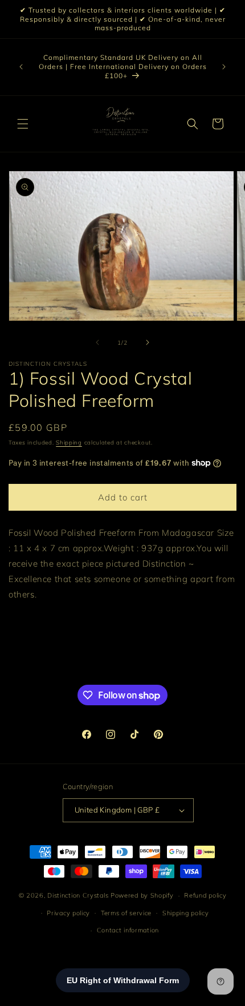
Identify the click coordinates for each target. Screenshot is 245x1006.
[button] (22, 123)
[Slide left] (97, 342)
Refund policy (205, 895)
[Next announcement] (223, 66)
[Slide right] (147, 342)
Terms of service (126, 913)
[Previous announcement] (21, 66)
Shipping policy (185, 913)
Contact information (128, 930)
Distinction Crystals (77, 895)
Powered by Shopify (142, 895)
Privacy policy (68, 913)
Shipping (69, 442)
